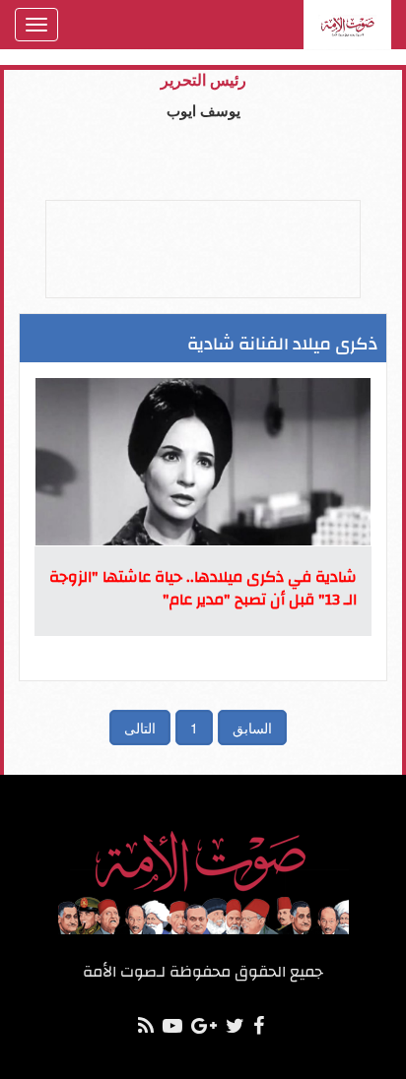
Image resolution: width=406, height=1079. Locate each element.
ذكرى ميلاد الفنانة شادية (282, 344)
